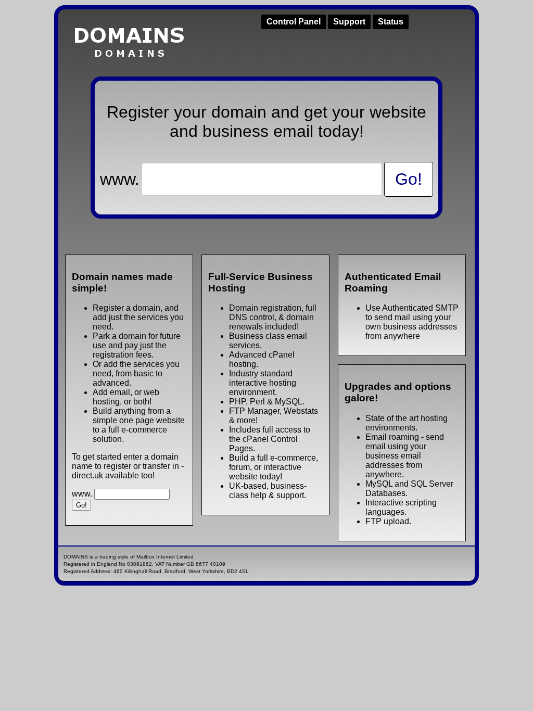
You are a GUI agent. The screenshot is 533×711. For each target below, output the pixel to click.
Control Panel (293, 21)
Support (349, 21)
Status (390, 21)
